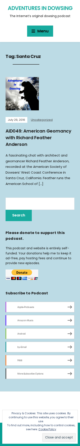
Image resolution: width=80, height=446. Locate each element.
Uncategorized (42, 120)
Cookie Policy (47, 429)
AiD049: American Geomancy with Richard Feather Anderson (38, 137)
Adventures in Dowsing (40, 8)
